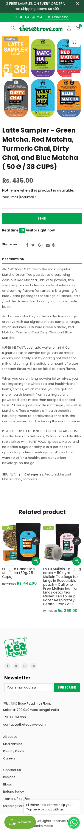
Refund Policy (13, 791)
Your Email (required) (19, 197)
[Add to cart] (35, 561)
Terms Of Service (16, 799)
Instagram (33, 666)
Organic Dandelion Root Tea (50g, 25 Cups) (18, 573)
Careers (9, 758)
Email (48, 245)
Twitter (33, 245)
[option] (42, 77)
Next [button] (76, 77)
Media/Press (12, 744)
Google (40, 245)
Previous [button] (8, 77)
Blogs (7, 784)
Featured (52, 474)
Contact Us (12, 770)
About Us (10, 737)
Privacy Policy (13, 751)
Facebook (27, 245)
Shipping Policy (14, 806)
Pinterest (53, 245)
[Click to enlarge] (74, 42)
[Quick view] (35, 541)
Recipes (9, 777)
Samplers (30, 479)
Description (13, 259)
